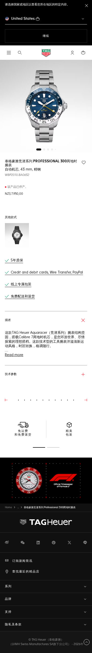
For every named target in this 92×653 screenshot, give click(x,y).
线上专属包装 (21, 284)
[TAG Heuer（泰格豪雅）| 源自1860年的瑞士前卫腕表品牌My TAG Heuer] (46, 522)
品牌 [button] (8, 599)
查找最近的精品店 (25, 571)
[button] (72, 53)
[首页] (46, 52)
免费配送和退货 (23, 296)
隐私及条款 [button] (13, 624)
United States (23, 19)
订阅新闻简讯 (22, 561)
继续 (56, 36)
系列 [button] (8, 586)
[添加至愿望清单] (83, 162)
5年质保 (17, 260)
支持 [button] (8, 612)
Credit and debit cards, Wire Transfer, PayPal (47, 272)
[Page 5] (55, 149)
